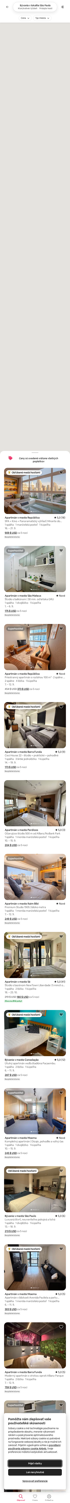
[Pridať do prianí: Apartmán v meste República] (61, 472)
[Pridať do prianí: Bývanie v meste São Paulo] (61, 1170)
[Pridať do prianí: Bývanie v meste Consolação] (61, 1014)
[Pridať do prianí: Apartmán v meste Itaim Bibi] (61, 858)
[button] (11, 532)
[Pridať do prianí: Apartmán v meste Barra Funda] (61, 706)
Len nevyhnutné (35, 1472)
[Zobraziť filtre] (62, 7)
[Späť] (7, 7)
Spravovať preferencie (35, 1481)
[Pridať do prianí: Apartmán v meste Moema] (61, 1092)
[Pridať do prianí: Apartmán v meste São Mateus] (61, 550)
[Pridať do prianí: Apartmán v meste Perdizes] (61, 784)
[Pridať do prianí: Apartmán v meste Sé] (61, 936)
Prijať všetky (35, 1463)
